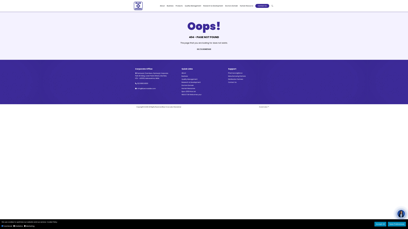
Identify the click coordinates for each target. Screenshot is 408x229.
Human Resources (188, 88)
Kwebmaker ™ (264, 107)
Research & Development (213, 6)
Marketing (30, 226)
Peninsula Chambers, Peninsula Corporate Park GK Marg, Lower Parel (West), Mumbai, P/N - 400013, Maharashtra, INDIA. (151, 75)
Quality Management (193, 6)
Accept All (380, 224)
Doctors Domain (231, 6)
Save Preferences (396, 224)
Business (170, 6)
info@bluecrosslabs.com (146, 88)
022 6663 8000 (142, 83)
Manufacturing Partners (237, 76)
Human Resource (246, 6)
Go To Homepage (204, 49)
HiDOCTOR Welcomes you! (191, 95)
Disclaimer (177, 107)
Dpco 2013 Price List (189, 91)
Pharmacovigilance (235, 73)
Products (179, 6)
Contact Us (262, 6)
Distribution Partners (235, 79)
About (162, 6)
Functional (7, 226)
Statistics (19, 226)
